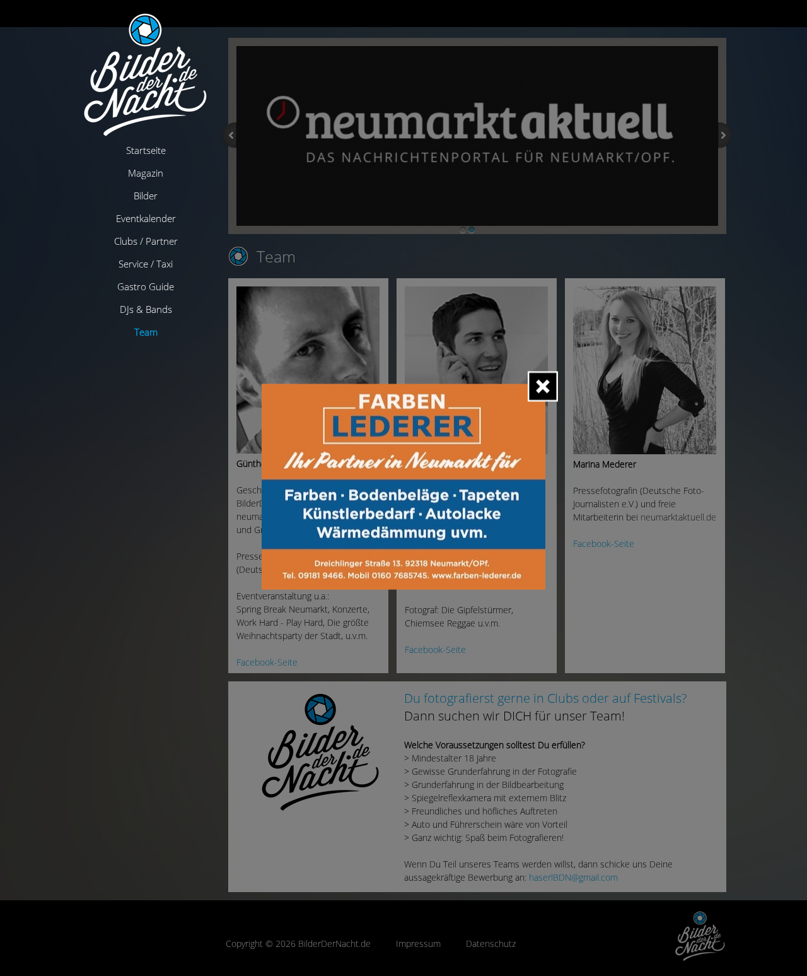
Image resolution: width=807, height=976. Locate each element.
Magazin (145, 173)
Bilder (146, 195)
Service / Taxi (146, 263)
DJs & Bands (146, 309)
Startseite (146, 150)
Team (146, 332)
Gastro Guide (145, 286)
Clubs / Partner (146, 241)
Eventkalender (146, 218)
